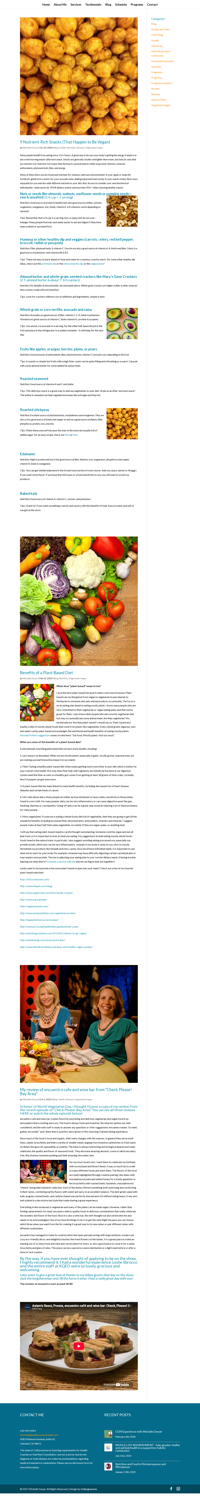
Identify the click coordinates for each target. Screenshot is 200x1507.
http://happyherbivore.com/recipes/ (39, 919)
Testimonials (93, 4)
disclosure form (80, 1462)
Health (62, 147)
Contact (152, 4)
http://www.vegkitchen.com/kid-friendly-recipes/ (46, 892)
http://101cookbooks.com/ (35, 879)
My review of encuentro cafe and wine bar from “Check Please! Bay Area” (76, 1091)
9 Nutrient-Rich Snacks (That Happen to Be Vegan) (65, 141)
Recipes (81, 147)
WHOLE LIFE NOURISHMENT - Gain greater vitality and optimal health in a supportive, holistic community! (147, 1447)
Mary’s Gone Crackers (119, 276)
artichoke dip (49, 263)
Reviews (70, 1099)
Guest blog (157, 34)
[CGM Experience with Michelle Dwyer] (108, 1434)
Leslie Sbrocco (124, 1262)
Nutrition (71, 147)
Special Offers (159, 99)
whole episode (60, 1113)
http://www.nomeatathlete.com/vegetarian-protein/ (48, 913)
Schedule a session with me (61, 861)
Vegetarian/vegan (94, 147)
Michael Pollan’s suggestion (35, 735)
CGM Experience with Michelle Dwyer (138, 1431)
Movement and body (162, 61)
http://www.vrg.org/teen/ (33, 899)
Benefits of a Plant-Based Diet (46, 672)
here (67, 434)
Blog (108, 4)
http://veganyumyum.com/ (34, 906)
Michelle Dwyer (30, 147)
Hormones (157, 45)
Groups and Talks (160, 29)
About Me (60, 4)
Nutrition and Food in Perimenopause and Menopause (140, 1465)
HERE (24, 1113)
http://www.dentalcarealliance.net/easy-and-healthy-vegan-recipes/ (56, 946)
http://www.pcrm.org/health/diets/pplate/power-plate (49, 926)
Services (75, 4)
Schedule (121, 4)
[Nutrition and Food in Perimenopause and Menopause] (108, 1467)
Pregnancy (157, 72)
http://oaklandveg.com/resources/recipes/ (42, 939)
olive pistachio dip (73, 263)
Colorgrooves (89, 1488)
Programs (137, 4)
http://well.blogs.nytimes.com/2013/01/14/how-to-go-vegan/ (53, 933)
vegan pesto (97, 263)
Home (46, 4)
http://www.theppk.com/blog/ (36, 886)
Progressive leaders (161, 83)
